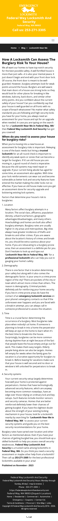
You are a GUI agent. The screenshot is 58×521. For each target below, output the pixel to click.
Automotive (45, 497)
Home (13, 48)
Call (30, 517)
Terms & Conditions (15, 503)
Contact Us (40, 500)
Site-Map (41, 503)
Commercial (32, 497)
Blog (23, 48)
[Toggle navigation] (53, 40)
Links (49, 503)
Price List (30, 503)
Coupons (29, 500)
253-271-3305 (35, 30)
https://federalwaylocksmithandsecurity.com (29, 490)
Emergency (18, 500)
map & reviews (35, 484)
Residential (19, 497)
